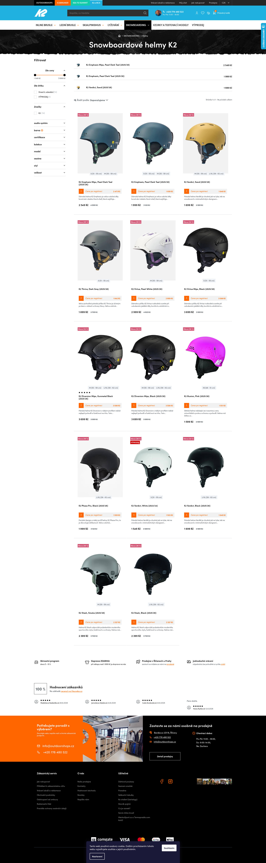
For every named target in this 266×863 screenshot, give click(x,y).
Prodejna (213, 2)
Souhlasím (169, 847)
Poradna (122, 790)
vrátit (223, 664)
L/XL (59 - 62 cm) (216, 173)
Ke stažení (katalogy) (127, 799)
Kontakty (81, 786)
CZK (224, 2)
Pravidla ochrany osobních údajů (51, 808)
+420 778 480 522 (167, 11)
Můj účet (183, 2)
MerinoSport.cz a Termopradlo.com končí (134, 818)
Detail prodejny (165, 756)
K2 (41, 113)
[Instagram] (171, 782)
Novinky (80, 795)
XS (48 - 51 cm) (209, 388)
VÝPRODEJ (44, 96)
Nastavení (97, 856)
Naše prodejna (84, 781)
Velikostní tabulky (126, 795)
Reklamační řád (44, 804)
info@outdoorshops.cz (58, 745)
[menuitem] (46, 25)
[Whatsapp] (179, 782)
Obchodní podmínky (46, 795)
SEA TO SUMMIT (80, 2)
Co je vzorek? (124, 808)
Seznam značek (125, 786)
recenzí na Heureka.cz (71, 691)
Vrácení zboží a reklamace (163, 2)
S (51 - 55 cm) (96, 173)
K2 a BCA (96, 2)
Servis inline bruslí (126, 813)
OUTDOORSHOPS (44, 2)
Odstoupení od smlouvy (47, 799)
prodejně (170, 664)
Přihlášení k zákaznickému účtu (51, 786)
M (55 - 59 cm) (110, 173)
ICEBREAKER (62, 2)
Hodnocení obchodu (86, 790)
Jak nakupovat (198, 2)
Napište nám (83, 799)
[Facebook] (162, 782)
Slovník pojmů (124, 804)
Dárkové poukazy (126, 781)
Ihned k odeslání (47, 92)
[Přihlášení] (197, 13)
